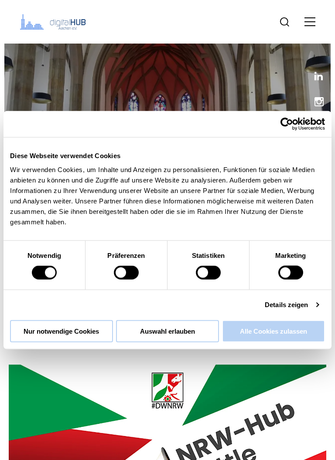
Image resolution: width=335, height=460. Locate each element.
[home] (54, 22)
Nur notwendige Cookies (61, 331)
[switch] (126, 273)
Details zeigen (286, 304)
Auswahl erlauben (167, 331)
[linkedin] (315, 78)
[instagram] (315, 103)
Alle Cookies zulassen (273, 331)
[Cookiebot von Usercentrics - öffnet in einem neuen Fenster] (287, 124)
